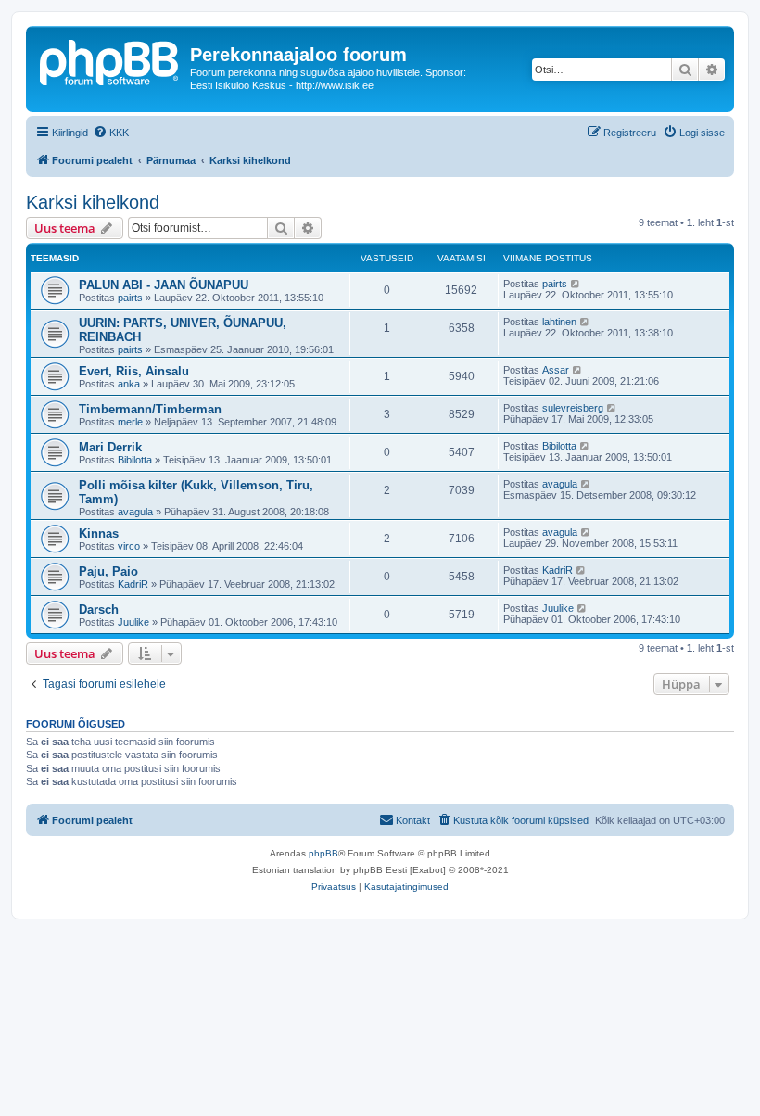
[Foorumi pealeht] (110, 60)
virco (129, 546)
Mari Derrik (110, 447)
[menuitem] (111, 132)
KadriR (133, 584)
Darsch (99, 609)
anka (129, 383)
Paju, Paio (108, 571)
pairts (130, 297)
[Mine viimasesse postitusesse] (576, 283)
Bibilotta (135, 459)
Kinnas (99, 533)
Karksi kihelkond (92, 202)
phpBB (323, 853)
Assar (555, 369)
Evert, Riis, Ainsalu (134, 371)
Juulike (133, 622)
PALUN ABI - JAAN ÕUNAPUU (163, 285)
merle (130, 421)
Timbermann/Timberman (150, 409)
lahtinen (559, 321)
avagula (135, 511)
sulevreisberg (572, 407)
